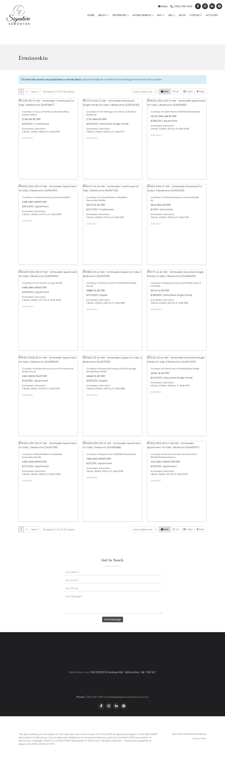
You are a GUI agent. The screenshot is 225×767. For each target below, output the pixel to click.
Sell (171, 15)
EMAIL (164, 6)
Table (189, 91)
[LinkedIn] (212, 6)
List (177, 91)
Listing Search (142, 15)
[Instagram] (205, 6)
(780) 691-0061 (182, 6)
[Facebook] (198, 6)
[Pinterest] (219, 6)
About (102, 15)
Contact (196, 15)
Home (90, 15)
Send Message (112, 619)
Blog (182, 15)
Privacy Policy (199, 738)
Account (212, 15)
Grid (166, 91)
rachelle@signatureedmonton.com (127, 697)
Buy (160, 15)
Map (201, 91)
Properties (120, 15)
